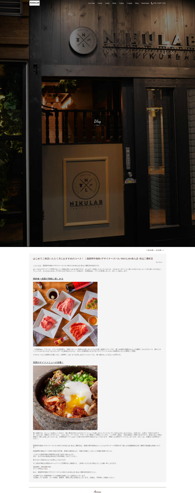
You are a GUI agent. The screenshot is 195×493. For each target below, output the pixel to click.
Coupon (129, 3)
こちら (45, 469)
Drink (114, 3)
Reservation (145, 3)
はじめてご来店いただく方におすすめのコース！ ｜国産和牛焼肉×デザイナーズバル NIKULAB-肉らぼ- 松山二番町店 (93, 258)
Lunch (107, 3)
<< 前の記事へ (150, 250)
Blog (136, 3)
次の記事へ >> (160, 250)
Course (100, 3)
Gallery (121, 3)
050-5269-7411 (159, 3)
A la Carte (91, 3)
